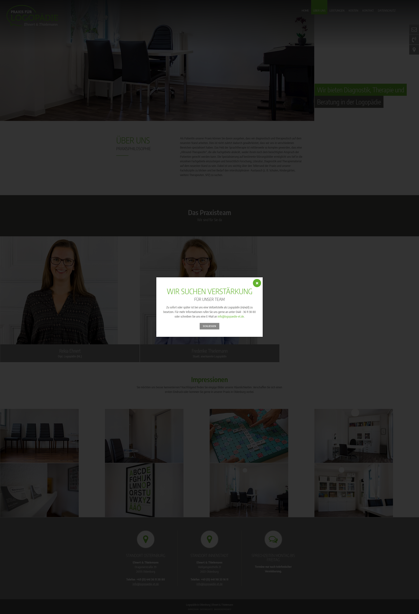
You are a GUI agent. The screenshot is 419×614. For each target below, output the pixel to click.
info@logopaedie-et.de (231, 316)
